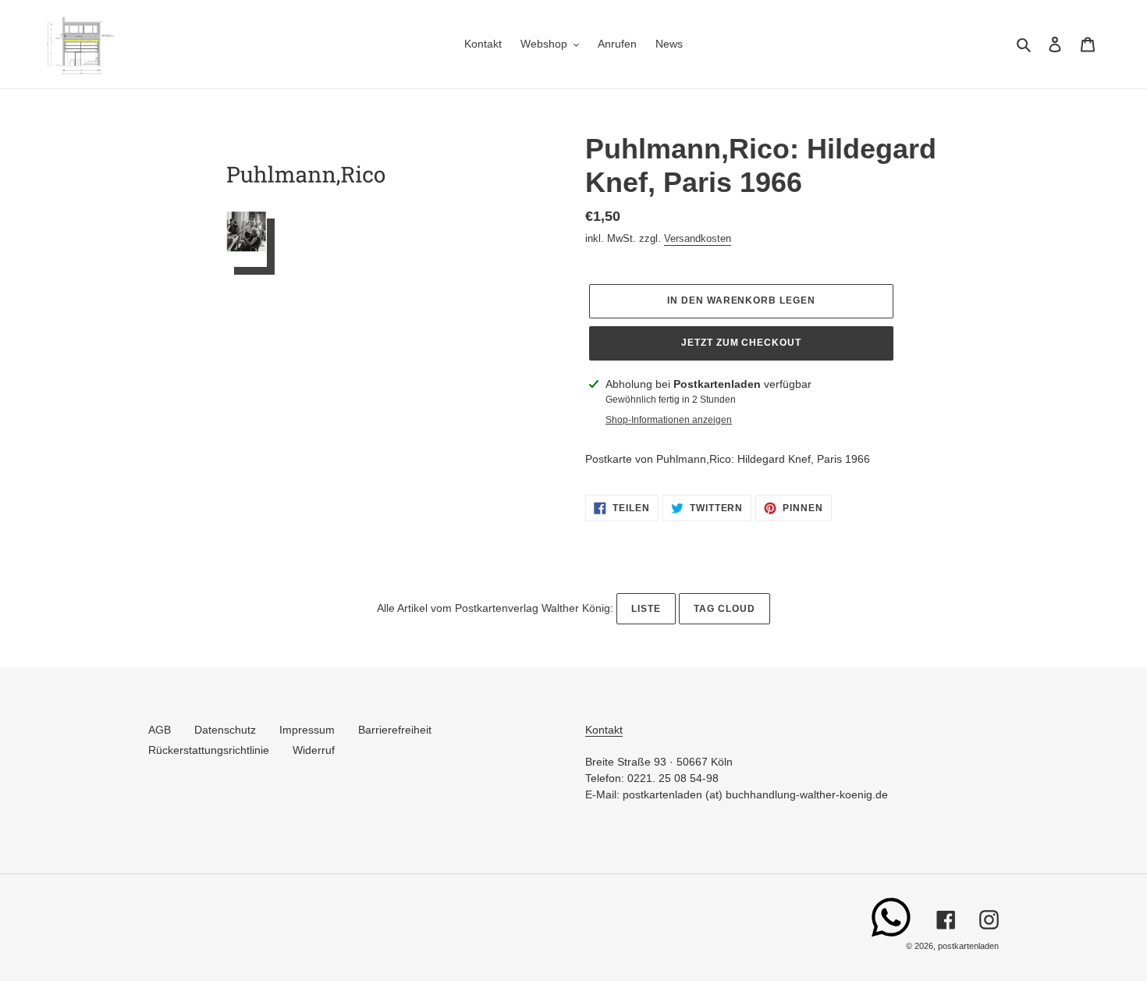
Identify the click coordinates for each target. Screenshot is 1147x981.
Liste (646, 608)
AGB (159, 729)
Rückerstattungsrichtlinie (208, 750)
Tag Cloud (724, 608)
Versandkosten (697, 238)
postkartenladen (968, 946)
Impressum (307, 729)
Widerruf (314, 750)
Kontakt (604, 729)
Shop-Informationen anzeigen (668, 419)
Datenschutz (225, 729)
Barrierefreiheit (394, 729)
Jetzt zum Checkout (741, 342)
